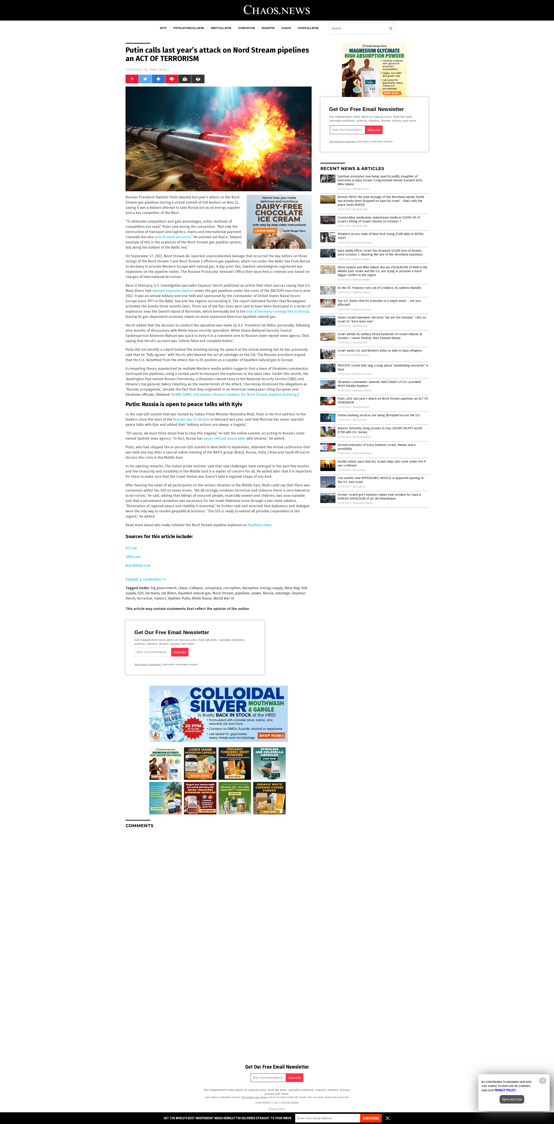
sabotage (282, 593)
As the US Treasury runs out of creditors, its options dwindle (379, 288)
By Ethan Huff (360, 209)
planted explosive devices (173, 291)
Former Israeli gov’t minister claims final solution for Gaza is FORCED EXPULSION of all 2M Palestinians (379, 496)
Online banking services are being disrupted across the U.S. (379, 415)
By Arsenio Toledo (363, 503)
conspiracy (213, 588)
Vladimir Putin (179, 598)
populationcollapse (188, 28)
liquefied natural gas (194, 593)
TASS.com (133, 557)
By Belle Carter (361, 189)
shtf (163, 28)
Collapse (196, 588)
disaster (268, 28)
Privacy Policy (277, 1108)
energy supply (271, 588)
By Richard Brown (362, 453)
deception (250, 588)
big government (163, 588)
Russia (268, 593)
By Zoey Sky (359, 419)
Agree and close (512, 1099)
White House (202, 598)
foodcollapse (308, 28)
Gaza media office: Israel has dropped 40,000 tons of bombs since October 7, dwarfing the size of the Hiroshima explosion (380, 252)
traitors (160, 598)
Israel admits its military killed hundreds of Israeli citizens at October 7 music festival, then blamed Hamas (380, 336)
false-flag (292, 588)
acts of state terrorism (173, 237)
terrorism (144, 598)
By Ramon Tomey (362, 242)
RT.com (131, 548)
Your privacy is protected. (147, 664)
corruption (231, 588)
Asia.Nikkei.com (138, 565)
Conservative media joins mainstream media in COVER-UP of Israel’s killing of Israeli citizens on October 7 (379, 219)
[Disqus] (219, 886)
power (256, 593)
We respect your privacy (255, 1097)
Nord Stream (223, 593)
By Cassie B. (359, 470)
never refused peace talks (225, 438)
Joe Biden (168, 593)
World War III (224, 598)
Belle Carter (158, 70)
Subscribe (371, 1118)
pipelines (242, 593)
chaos (286, 28)
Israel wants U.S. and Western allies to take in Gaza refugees (380, 350)
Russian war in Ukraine (191, 419)
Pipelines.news (259, 525)
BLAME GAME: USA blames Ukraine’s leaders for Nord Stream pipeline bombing (234, 394)
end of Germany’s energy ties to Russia (277, 311)
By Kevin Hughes (362, 259)
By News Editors (361, 292)
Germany (152, 593)
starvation (246, 28)
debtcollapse (221, 28)
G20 (140, 593)
